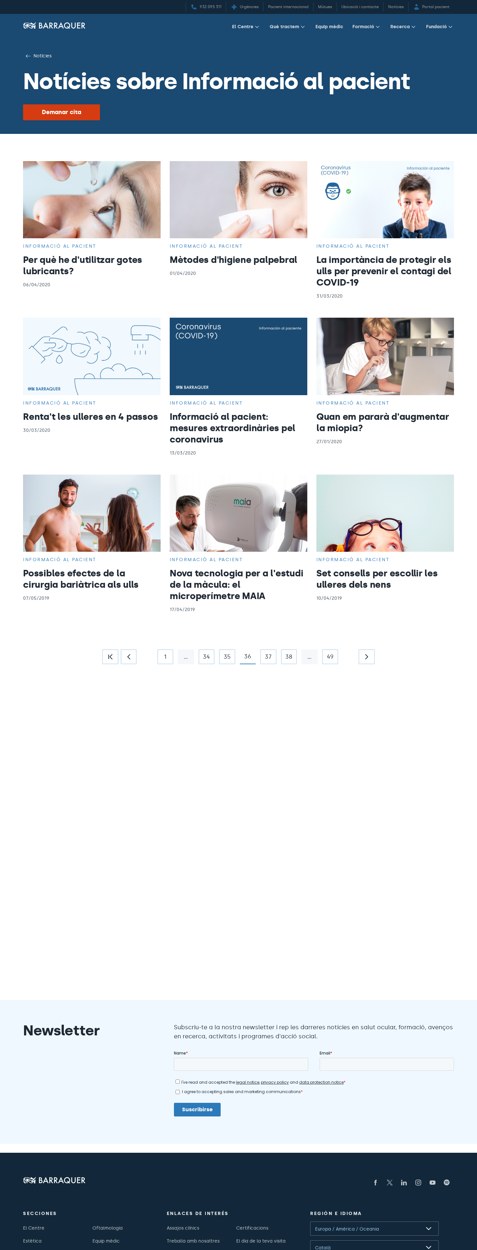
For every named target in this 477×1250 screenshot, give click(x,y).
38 (287, 658)
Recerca (400, 26)
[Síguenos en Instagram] (418, 1182)
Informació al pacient (59, 246)
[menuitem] (246, 28)
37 (266, 658)
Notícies (42, 56)
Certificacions (252, 1228)
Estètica (32, 1241)
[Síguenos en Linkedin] (404, 1182)
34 (204, 658)
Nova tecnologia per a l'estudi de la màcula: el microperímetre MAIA (236, 584)
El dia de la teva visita (261, 1241)
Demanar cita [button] (61, 112)
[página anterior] (129, 656)
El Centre (242, 26)
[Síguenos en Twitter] (390, 1182)
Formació (363, 26)
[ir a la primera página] (110, 656)
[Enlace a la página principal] (54, 25)
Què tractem (284, 26)
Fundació (436, 26)
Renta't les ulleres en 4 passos (90, 416)
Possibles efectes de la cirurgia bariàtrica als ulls (81, 579)
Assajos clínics (183, 1228)
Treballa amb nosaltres (193, 1241)
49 (328, 658)
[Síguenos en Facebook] (375, 1182)
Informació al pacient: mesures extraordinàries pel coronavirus (232, 428)
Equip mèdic (329, 26)
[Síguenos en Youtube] (432, 1182)
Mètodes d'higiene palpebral (233, 259)
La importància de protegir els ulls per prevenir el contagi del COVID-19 (383, 271)
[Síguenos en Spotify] (447, 1182)
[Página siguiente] (367, 656)
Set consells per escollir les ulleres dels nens (377, 579)
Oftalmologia (107, 1228)
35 (225, 658)
